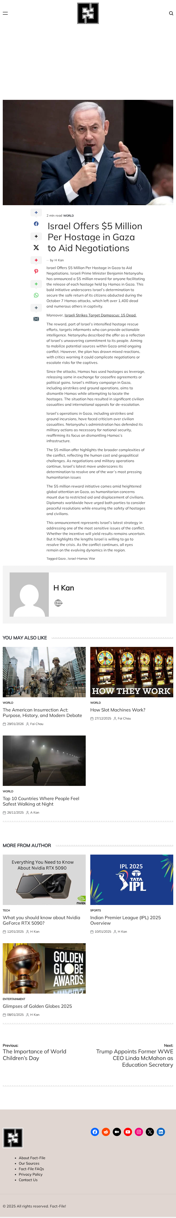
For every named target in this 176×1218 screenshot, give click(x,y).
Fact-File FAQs (31, 1168)
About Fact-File (32, 1157)
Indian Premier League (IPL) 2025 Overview (125, 920)
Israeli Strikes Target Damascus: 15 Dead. (101, 315)
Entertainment (14, 999)
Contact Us (28, 1179)
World (68, 215)
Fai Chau (36, 724)
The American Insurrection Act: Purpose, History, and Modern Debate (42, 712)
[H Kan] (29, 594)
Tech (6, 910)
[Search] (171, 13)
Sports (95, 910)
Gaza (62, 558)
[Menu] (5, 13)
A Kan (34, 812)
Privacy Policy (31, 1174)
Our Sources (29, 1163)
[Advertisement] (88, 61)
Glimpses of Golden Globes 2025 (37, 1006)
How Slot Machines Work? (117, 710)
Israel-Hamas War (81, 558)
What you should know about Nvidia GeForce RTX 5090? (41, 920)
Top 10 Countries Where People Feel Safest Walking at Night (41, 801)
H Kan (59, 260)
